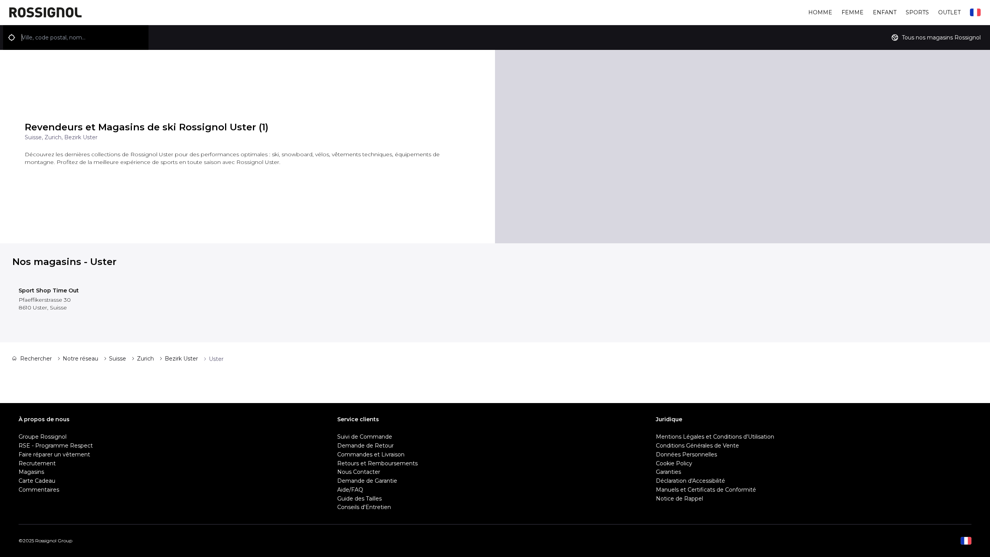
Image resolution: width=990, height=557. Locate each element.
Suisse (117, 358)
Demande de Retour (365, 445)
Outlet (949, 12)
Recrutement (37, 463)
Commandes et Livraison (371, 454)
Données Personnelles (686, 454)
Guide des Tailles (359, 498)
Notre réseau (80, 358)
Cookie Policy (674, 463)
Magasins (31, 471)
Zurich (145, 358)
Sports (917, 12)
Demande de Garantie (367, 480)
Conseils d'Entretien (364, 507)
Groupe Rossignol (43, 436)
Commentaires (39, 489)
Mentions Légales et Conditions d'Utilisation (715, 436)
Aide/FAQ (350, 489)
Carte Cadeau (37, 480)
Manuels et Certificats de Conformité (706, 489)
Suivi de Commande (364, 436)
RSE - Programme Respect (56, 445)
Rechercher (36, 358)
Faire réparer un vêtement (54, 454)
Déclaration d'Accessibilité (690, 480)
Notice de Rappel (679, 498)
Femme (853, 12)
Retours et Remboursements (377, 463)
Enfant (884, 12)
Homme (820, 12)
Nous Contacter (358, 471)
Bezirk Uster (181, 358)
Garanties (668, 471)
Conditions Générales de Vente (697, 445)
